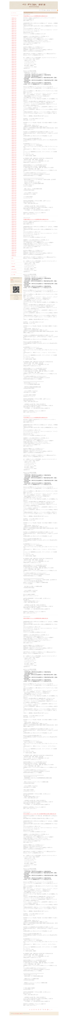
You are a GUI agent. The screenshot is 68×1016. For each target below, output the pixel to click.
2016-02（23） (14, 231)
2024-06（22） (14, 62)
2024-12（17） (14, 52)
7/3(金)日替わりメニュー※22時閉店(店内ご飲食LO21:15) (35, 15)
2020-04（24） (14, 145)
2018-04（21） (14, 186)
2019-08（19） (14, 159)
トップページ (14, 12)
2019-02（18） (14, 169)
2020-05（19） (14, 143)
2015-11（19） (14, 236)
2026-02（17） (14, 28)
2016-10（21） (14, 217)
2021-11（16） (14, 116)
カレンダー (13, 263)
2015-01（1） (14, 253)
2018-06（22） (14, 183)
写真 (12, 258)
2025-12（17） (14, 31)
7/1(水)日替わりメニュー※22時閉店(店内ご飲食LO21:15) (35, 417)
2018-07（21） (14, 181)
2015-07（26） (14, 243)
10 (47, 1009)
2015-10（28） (14, 238)
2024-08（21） (14, 59)
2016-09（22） (14, 219)
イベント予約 (13, 274)
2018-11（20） (14, 174)
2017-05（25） (14, 205)
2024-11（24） (14, 54)
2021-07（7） (14, 119)
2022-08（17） (14, 100)
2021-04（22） (14, 124)
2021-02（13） (14, 128)
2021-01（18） (14, 129)
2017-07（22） (14, 202)
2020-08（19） (14, 138)
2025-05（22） (14, 43)
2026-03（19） (14, 26)
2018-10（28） (14, 176)
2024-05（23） (14, 64)
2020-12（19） (14, 131)
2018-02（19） (14, 190)
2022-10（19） (14, 97)
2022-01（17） (14, 112)
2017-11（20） (14, 195)
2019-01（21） (14, 171)
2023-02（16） (14, 90)
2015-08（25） (14, 241)
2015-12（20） (14, 234)
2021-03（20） (14, 126)
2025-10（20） (14, 35)
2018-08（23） (14, 179)
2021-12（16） (14, 114)
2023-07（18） (14, 81)
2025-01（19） (14, 50)
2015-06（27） (14, 245)
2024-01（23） (14, 71)
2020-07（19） (14, 140)
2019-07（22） (14, 160)
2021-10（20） (14, 117)
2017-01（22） (14, 212)
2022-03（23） (14, 109)
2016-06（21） (14, 224)
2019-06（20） (14, 162)
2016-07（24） (14, 222)
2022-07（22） (14, 102)
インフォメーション (15, 15)
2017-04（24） (14, 207)
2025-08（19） (14, 38)
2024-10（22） (14, 55)
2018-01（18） (14, 191)
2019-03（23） (14, 167)
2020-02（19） (14, 148)
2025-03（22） (14, 47)
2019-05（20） (14, 164)
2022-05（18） (14, 105)
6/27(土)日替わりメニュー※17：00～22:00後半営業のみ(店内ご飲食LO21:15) (39, 813)
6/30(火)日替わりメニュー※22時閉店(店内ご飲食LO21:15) (35, 618)
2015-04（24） (14, 248)
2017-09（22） (14, 198)
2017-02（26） (14, 210)
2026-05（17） (14, 23)
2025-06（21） (14, 42)
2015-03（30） (14, 250)
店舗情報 (13, 266)
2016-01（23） (14, 233)
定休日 (12, 279)
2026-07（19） (14, 19)
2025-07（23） (14, 40)
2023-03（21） (14, 88)
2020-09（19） (14, 136)
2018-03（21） (14, 188)
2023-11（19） (14, 74)
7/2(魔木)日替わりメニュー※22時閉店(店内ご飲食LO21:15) (35, 219)
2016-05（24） (14, 226)
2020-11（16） (14, 133)
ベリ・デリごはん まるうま (34, 4)
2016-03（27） (14, 229)
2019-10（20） (14, 155)
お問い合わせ (14, 269)
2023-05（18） (14, 85)
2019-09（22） (14, 157)
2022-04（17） (14, 107)
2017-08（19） (14, 200)
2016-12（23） (14, 214)
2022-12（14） (14, 93)
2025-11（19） (14, 33)
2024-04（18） (14, 66)
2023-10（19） (14, 76)
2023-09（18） (14, 78)
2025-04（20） (14, 45)
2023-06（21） (14, 83)
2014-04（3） (14, 255)
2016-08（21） (14, 221)
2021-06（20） (14, 121)
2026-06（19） (14, 21)
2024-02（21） (14, 69)
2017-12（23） (14, 193)
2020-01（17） (14, 150)
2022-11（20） (14, 95)
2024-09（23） (14, 57)
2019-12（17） (14, 152)
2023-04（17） (14, 86)
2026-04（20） (14, 24)
